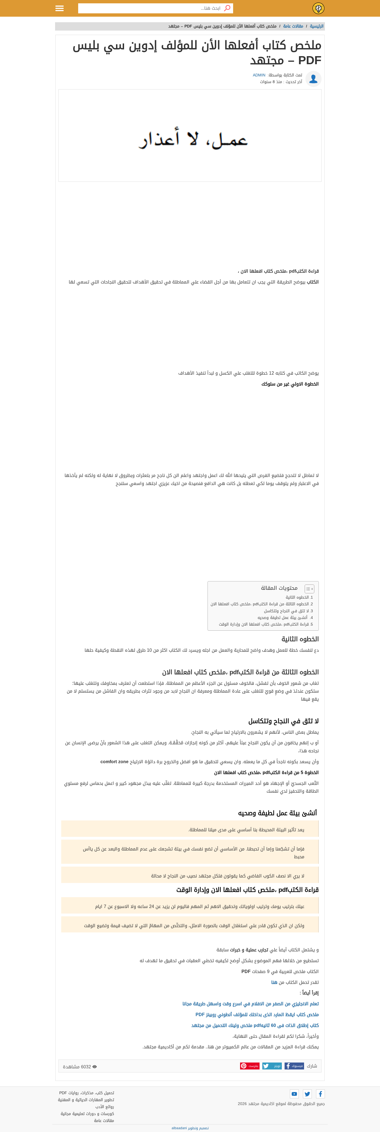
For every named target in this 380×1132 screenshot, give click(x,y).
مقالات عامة (104, 1120)
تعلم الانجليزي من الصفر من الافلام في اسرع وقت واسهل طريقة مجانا (250, 1003)
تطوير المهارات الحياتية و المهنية (86, 1099)
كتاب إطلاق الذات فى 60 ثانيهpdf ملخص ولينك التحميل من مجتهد (255, 1025)
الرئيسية (317, 26)
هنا (275, 982)
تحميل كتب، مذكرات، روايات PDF (86, 1092)
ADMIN (259, 75)
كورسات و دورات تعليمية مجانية (87, 1113)
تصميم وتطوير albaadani (190, 1128)
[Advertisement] (190, 226)
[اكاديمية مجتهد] (318, 8)
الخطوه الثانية (296, 597)
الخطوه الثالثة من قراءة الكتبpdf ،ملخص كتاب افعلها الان (260, 604)
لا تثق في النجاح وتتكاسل (286, 611)
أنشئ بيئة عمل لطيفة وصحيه (282, 617)
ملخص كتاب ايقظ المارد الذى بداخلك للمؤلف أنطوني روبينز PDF (257, 1014)
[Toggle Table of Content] (306, 589)
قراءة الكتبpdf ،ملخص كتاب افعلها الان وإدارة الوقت (264, 624)
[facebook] (320, 1093)
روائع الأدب (104, 1106)
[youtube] (294, 1093)
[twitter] (307, 1093)
